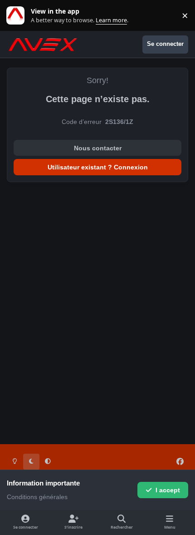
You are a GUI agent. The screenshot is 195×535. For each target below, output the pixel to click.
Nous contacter (98, 148)
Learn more (17, 15)
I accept (168, 490)
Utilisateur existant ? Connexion (98, 167)
